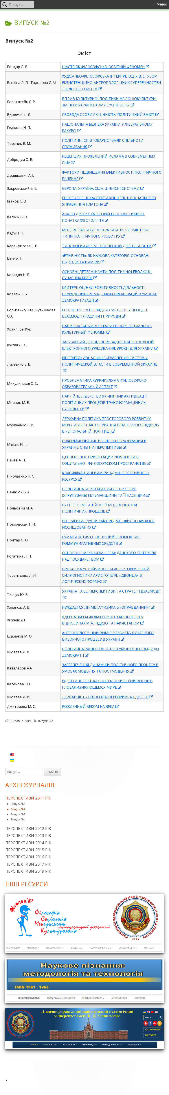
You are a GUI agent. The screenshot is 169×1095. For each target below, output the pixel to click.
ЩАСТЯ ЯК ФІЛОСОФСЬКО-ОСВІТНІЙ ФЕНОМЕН (106, 66)
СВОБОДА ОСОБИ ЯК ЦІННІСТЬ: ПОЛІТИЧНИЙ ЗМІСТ (110, 114)
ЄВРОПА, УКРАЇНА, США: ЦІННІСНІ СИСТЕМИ (103, 188)
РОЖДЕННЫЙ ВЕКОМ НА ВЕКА (90, 706)
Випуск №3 (18, 814)
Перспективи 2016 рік (28, 856)
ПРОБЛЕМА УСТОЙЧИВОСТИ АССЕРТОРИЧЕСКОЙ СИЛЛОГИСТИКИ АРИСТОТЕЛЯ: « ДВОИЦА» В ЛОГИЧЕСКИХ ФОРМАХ (105, 575)
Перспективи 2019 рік (28, 871)
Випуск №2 (19, 40)
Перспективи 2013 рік (28, 835)
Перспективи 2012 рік (28, 828)
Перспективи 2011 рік (28, 798)
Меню (162, 4)
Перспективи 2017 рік (28, 864)
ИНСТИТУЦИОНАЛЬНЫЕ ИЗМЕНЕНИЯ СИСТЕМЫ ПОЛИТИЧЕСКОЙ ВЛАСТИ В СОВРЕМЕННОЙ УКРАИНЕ (109, 364)
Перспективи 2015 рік (28, 849)
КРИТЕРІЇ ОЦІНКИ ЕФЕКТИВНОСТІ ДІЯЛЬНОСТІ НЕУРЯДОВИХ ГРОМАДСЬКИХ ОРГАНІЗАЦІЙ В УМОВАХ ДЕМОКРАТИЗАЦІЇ (109, 294)
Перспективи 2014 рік (28, 842)
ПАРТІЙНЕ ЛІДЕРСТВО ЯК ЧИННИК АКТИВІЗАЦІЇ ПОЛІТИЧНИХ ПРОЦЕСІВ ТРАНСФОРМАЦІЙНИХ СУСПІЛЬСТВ (104, 402)
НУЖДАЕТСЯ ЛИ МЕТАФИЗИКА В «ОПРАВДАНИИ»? (108, 607)
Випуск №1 (18, 804)
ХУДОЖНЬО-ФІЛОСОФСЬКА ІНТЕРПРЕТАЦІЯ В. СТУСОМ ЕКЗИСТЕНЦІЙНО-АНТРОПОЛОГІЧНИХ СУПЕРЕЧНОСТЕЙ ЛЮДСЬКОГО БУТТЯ (111, 82)
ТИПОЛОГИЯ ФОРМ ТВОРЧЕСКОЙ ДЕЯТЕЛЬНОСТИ (109, 246)
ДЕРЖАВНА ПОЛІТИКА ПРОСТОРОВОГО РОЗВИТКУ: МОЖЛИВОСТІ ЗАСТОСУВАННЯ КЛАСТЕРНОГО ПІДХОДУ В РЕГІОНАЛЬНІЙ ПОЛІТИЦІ (110, 425)
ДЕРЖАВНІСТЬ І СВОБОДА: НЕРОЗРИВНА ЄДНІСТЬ (107, 697)
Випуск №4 (18, 819)
